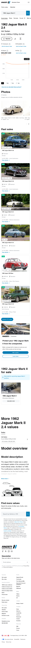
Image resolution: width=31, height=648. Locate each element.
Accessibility (16, 639)
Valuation (4, 609)
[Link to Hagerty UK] (8, 635)
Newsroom (18, 616)
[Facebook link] (2, 551)
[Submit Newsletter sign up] (27, 562)
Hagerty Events (19, 577)
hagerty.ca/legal (7, 530)
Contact (18, 618)
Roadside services (6, 621)
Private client (4, 594)
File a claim (4, 579)
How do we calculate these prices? (11, 87)
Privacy (18, 628)
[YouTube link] (11, 551)
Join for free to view (7, 46)
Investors (18, 620)
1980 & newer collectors (7, 584)
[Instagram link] (8, 551)
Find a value (4, 7)
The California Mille (20, 581)
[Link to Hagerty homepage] (9, 547)
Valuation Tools (16, 2)
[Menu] (28, 2)
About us (18, 611)
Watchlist (12, 7)
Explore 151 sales (7, 319)
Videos (17, 593)
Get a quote (15, 352)
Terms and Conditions (8, 567)
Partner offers (5, 611)
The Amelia (18, 579)
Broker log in (4, 602)
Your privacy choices (9, 639)
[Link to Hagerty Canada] (5, 635)
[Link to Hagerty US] (2, 635)
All (17, 597)
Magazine (4, 613)
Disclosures (22, 639)
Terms (17, 630)
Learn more (15, 356)
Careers (18, 614)
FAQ (17, 626)
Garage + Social (19, 603)
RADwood (18, 588)
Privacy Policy (26, 565)
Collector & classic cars (7, 586)
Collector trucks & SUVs (7, 588)
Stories (17, 595)
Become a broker (5, 600)
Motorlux (18, 586)
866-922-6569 (5, 623)
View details (5, 160)
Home (17, 609)
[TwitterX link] (5, 551)
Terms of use (8, 641)
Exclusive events (5, 615)
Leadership (18, 612)
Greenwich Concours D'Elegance (20, 584)
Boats (3, 592)
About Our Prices (19, 522)
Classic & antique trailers (7, 590)
